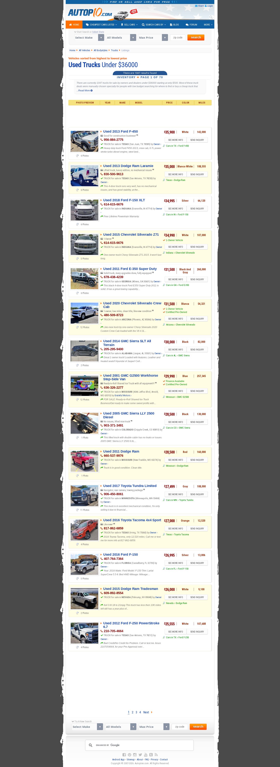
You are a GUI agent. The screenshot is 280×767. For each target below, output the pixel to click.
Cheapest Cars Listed (102, 24)
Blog (176, 24)
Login (210, 5)
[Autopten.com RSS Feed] (156, 755)
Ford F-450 (183, 145)
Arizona (169, 324)
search (196, 37)
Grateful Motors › (123, 395)
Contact (164, 759)
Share (201, 5)
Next (147, 712)
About (140, 759)
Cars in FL (171, 568)
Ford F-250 (183, 637)
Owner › (157, 144)
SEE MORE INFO (175, 140)
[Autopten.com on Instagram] (135, 755)
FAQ (147, 759)
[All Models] (121, 37)
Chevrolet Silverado (185, 252)
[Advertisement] (140, 115)
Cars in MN (171, 500)
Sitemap (131, 759)
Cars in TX (171, 145)
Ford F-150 (183, 214)
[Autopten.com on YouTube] (145, 755)
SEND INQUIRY (197, 140)
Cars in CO (171, 427)
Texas (169, 180)
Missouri (170, 396)
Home (76, 24)
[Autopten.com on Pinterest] (129, 755)
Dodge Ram (179, 180)
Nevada (169, 603)
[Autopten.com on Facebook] (124, 755)
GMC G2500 (183, 396)
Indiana (169, 252)
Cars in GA (171, 285)
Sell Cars (129, 24)
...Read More (83, 90)
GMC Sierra (184, 355)
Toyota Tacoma (181, 534)
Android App (118, 759)
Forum (193, 24)
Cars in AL (171, 355)
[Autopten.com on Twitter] (140, 755)
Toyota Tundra (186, 500)
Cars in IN (170, 214)
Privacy (154, 759)
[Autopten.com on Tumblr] (151, 755)
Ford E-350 (184, 285)
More (207, 24)
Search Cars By (154, 24)
